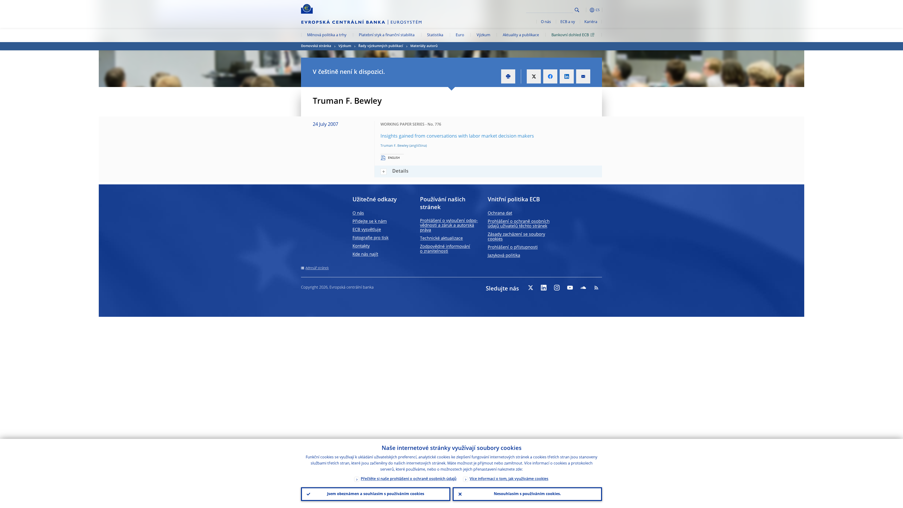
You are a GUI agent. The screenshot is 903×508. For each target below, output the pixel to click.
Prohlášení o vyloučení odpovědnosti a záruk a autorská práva (449, 225)
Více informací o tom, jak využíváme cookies (509, 479)
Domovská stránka (316, 46)
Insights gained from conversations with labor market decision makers (457, 136)
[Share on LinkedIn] (567, 76)
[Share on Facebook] (550, 76)
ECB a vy (567, 22)
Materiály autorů (424, 46)
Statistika (435, 35)
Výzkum (483, 35)
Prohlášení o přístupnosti (513, 247)
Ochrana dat (500, 213)
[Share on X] (534, 76)
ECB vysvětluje (366, 230)
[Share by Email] (583, 76)
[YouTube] (570, 287)
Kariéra (590, 22)
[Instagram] (556, 287)
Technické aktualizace (441, 238)
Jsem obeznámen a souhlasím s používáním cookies (375, 494)
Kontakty (361, 246)
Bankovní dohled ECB (570, 35)
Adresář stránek (317, 268)
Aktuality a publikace (521, 35)
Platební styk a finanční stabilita (387, 35)
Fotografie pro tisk (370, 238)
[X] (530, 287)
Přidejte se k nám (369, 221)
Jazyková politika (504, 256)
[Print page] (508, 76)
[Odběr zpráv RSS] (596, 287)
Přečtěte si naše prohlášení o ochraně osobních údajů (408, 479)
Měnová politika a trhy (326, 35)
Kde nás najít (365, 254)
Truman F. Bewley (394, 145)
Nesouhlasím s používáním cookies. (527, 494)
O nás (546, 22)
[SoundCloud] (583, 287)
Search (577, 10)
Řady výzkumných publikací (380, 46)
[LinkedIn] (543, 287)
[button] (585, 10)
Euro (460, 35)
